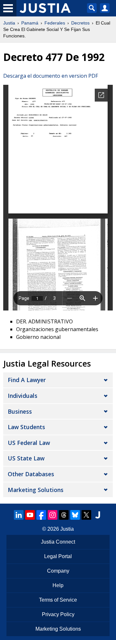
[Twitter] (86, 515)
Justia (9, 22)
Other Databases (31, 474)
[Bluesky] (75, 515)
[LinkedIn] (19, 515)
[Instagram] (52, 515)
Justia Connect (58, 542)
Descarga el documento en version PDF (50, 75)
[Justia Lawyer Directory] (97, 515)
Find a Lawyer (27, 380)
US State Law (26, 458)
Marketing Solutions (35, 490)
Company (58, 571)
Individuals (22, 395)
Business (20, 411)
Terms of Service (58, 600)
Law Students (26, 427)
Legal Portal (58, 556)
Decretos (80, 22)
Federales (54, 22)
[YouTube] (30, 515)
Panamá (29, 22)
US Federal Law (29, 443)
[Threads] (64, 515)
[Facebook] (41, 515)
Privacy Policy (58, 614)
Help (58, 585)
